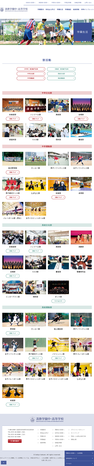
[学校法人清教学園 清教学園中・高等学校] (14, 10)
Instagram (58, 301)
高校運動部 (61, 78)
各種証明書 (78, 2)
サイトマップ (75, 433)
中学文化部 (30, 73)
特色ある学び (50, 9)
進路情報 (76, 9)
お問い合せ (88, 2)
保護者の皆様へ (43, 2)
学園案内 (41, 9)
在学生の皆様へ (60, 433)
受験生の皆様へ (60, 430)
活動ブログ (12, 119)
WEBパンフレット (87, 9)
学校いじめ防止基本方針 (78, 436)
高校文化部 (61, 73)
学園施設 (68, 9)
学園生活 (60, 9)
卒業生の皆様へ (56, 2)
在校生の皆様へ (31, 2)
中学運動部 (30, 78)
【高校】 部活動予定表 (61, 69)
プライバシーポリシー (78, 430)
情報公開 (73, 439)
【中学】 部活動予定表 (31, 69)
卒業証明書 (67, 2)
